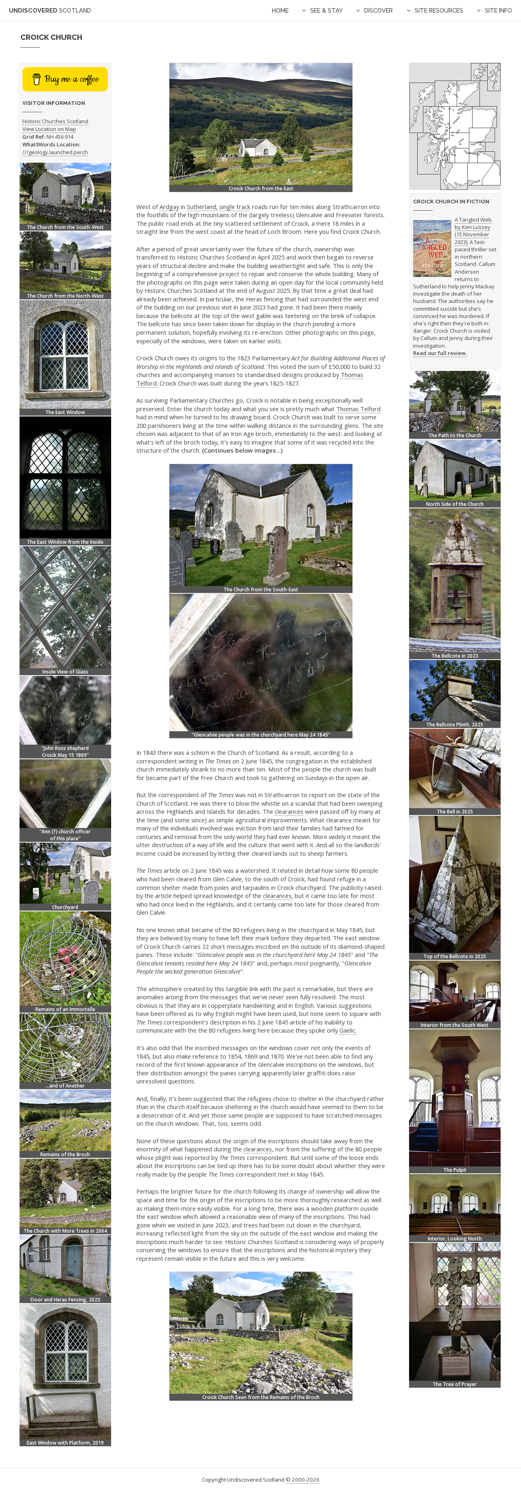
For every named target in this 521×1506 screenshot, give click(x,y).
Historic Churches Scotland (55, 121)
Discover (378, 10)
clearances (289, 811)
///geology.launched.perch (55, 152)
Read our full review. (440, 353)
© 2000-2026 (303, 1479)
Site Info (498, 10)
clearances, (278, 895)
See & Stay (326, 10)
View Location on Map (49, 129)
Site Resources (439, 10)
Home (280, 10)
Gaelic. (348, 1030)
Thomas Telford (358, 409)
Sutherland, (202, 207)
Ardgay (169, 207)
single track (234, 207)
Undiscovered (50, 10)
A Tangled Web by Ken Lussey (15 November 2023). (473, 231)
